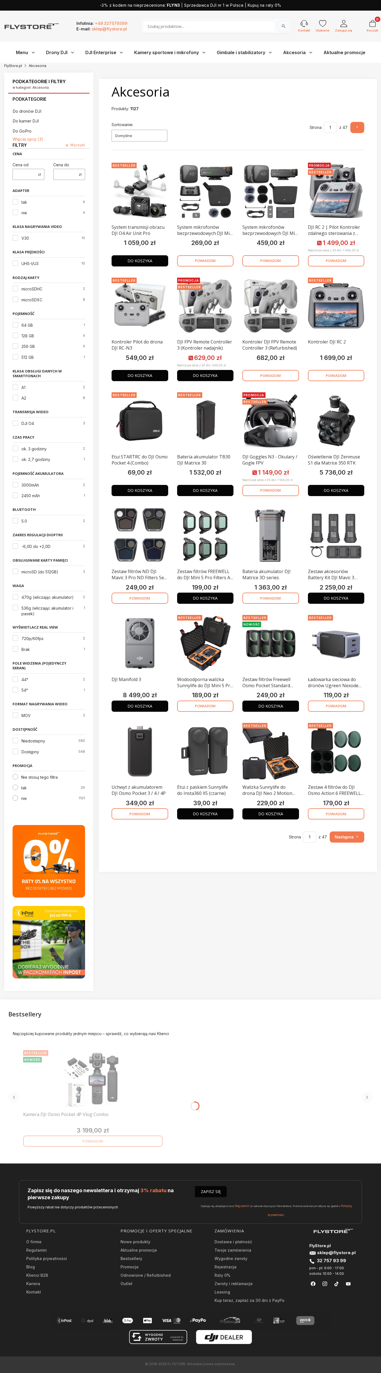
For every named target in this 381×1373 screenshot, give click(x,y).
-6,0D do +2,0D (35, 546)
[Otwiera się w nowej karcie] (313, 1284)
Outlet (126, 1283)
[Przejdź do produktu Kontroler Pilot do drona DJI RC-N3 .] (140, 306)
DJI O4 (27, 423)
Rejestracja (225, 1266)
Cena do (61, 164)
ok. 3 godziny (34, 448)
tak (24, 202)
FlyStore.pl (13, 65)
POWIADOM (205, 260)
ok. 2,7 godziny (35, 459)
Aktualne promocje (138, 1250)
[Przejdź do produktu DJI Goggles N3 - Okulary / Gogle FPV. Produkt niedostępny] (270, 420)
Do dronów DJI (27, 111)
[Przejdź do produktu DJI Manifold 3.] (140, 643)
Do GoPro (22, 131)
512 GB (27, 357)
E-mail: (101, 29)
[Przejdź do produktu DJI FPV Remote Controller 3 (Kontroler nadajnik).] (205, 306)
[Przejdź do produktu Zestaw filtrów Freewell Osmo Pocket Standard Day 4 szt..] (270, 643)
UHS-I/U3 (29, 263)
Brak (25, 649)
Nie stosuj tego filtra (39, 777)
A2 (23, 398)
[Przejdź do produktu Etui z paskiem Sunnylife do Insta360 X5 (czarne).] (205, 751)
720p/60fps (32, 638)
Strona (316, 127)
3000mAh (30, 485)
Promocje (129, 1266)
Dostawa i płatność (233, 1241)
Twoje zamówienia (232, 1250)
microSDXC (31, 299)
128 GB (27, 335)
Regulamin (242, 1206)
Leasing (222, 1292)
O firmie (34, 1241)
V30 (25, 238)
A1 (23, 387)
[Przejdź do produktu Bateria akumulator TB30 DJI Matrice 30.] (205, 420)
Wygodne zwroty (230, 1258)
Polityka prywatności (46, 1258)
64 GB (27, 325)
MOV (26, 715)
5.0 (24, 521)
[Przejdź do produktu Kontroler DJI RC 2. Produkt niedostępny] (336, 306)
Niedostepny (33, 741)
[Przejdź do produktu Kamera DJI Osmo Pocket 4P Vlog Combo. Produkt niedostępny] (93, 1078)
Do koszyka (139, 260)
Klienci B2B (37, 1275)
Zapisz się (211, 1191)
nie (24, 212)
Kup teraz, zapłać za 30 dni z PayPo (249, 1300)
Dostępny (30, 751)
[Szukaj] (284, 26)
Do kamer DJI (26, 121)
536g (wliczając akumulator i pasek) (47, 611)
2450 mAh (30, 495)
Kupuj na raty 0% (264, 5)
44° (24, 679)
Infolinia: (101, 23)
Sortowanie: (122, 124)
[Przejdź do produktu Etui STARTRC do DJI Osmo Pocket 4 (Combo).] (140, 420)
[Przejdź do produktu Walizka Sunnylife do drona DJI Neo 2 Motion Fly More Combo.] (270, 751)
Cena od (20, 164)
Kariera (33, 1283)
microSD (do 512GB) (39, 571)
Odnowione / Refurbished (145, 1275)
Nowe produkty (135, 1241)
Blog (30, 1266)
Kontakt (33, 1292)
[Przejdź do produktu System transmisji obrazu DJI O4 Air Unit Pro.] (140, 191)
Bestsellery (131, 1258)
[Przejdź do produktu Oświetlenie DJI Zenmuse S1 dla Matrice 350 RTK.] (336, 420)
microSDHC (31, 289)
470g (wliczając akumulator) (47, 597)
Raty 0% (222, 1275)
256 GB (28, 346)
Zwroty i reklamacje (233, 1283)
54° (24, 690)
